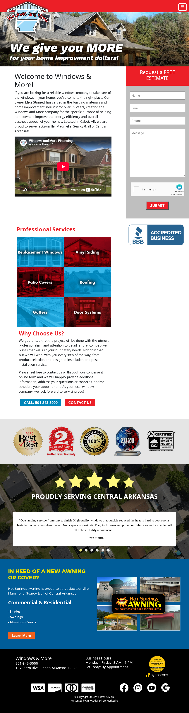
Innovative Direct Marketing (102, 700)
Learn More (21, 635)
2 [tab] (87, 551)
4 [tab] (98, 551)
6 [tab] (109, 551)
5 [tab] (104, 551)
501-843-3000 (27, 663)
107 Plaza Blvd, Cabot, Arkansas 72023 (47, 667)
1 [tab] (81, 551)
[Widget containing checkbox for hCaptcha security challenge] (157, 189)
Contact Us (80, 402)
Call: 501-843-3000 (41, 402)
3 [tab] (92, 551)
